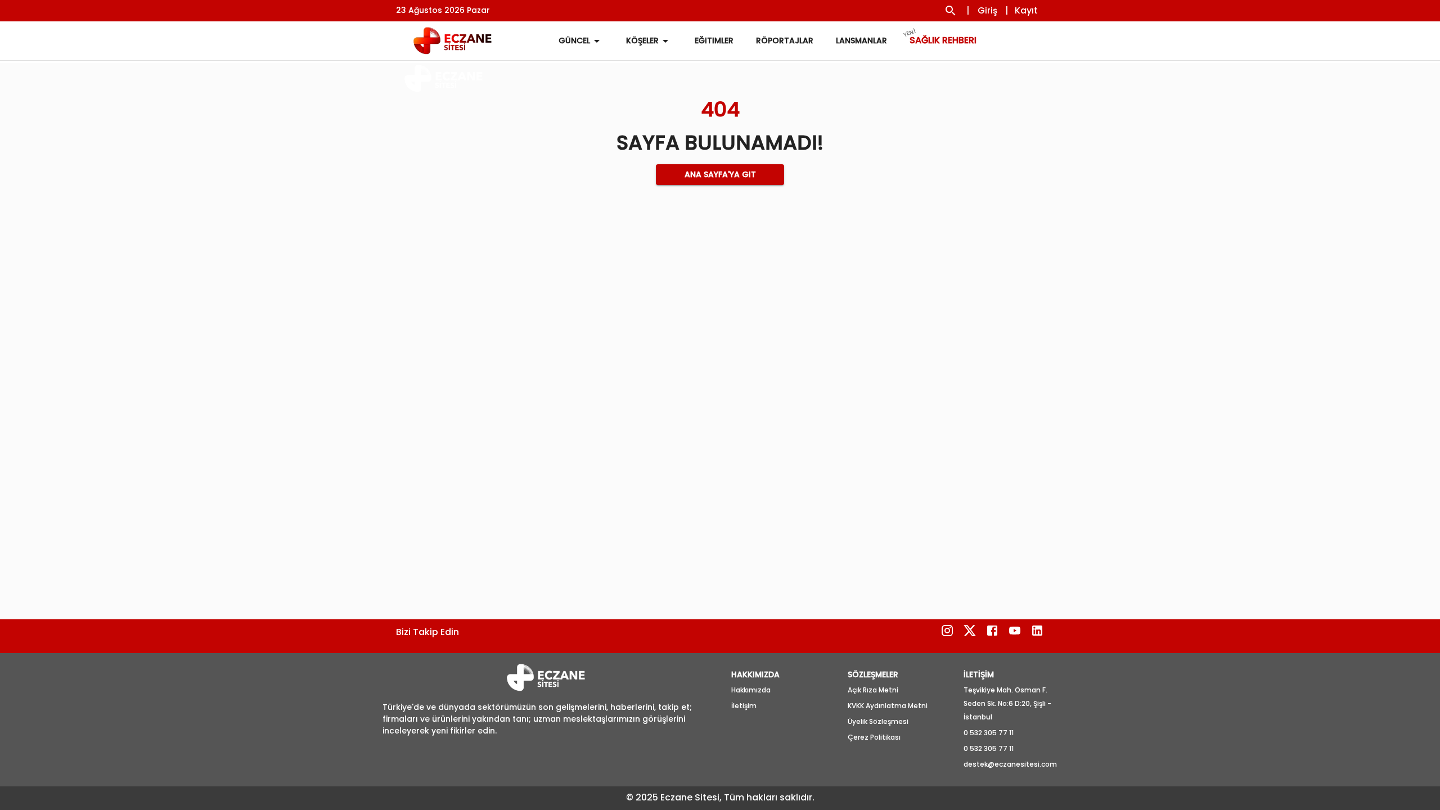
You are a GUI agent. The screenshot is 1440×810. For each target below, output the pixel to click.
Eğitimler (714, 40)
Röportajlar (784, 40)
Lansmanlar (861, 40)
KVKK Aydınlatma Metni (888, 705)
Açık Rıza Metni (873, 690)
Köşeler (642, 40)
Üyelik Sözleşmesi (878, 721)
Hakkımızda (751, 690)
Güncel (574, 40)
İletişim (744, 705)
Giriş (987, 10)
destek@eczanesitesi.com (1010, 764)
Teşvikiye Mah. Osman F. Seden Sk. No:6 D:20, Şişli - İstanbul (1007, 703)
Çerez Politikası (874, 737)
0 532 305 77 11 (989, 732)
